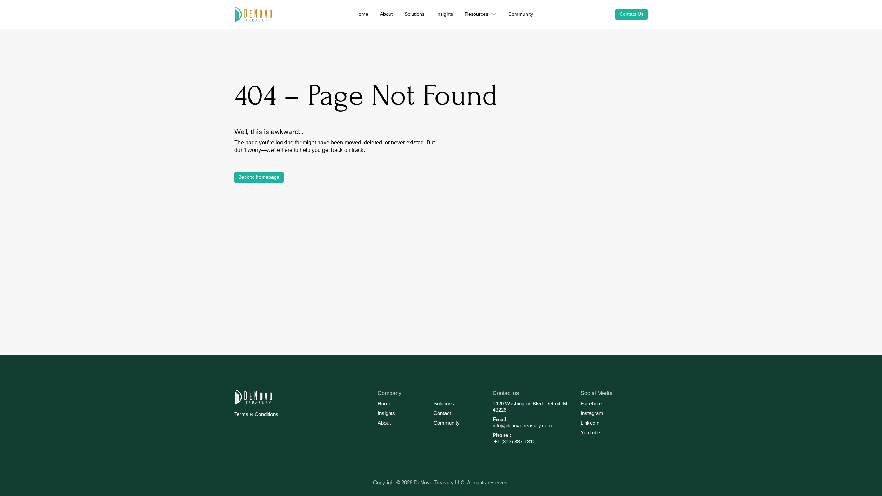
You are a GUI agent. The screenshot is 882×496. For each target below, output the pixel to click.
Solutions (443, 403)
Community (446, 423)
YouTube (590, 432)
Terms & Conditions (256, 414)
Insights (386, 413)
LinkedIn (590, 423)
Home (384, 403)
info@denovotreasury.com (522, 425)
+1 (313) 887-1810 (514, 441)
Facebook (592, 403)
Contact (442, 413)
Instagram (592, 413)
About (384, 423)
